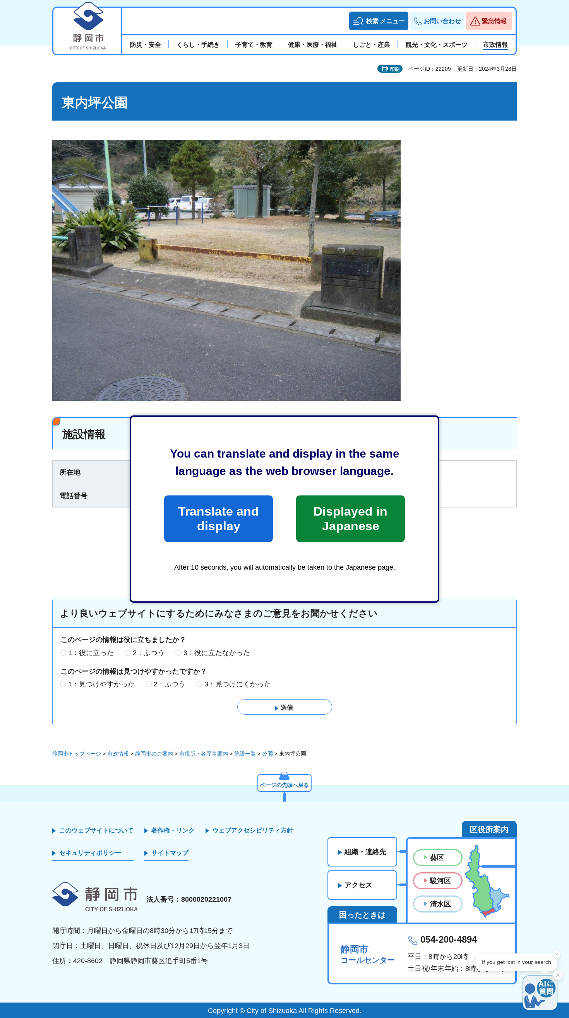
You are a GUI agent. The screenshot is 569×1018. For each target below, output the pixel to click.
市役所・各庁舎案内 (203, 754)
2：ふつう (149, 653)
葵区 (437, 857)
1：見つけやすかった (101, 684)
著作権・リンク (173, 830)
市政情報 (118, 754)
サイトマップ (170, 852)
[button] (378, 21)
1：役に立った (91, 653)
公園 (267, 754)
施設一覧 (245, 754)
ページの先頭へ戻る (284, 785)
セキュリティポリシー (90, 852)
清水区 (440, 904)
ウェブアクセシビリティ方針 (253, 830)
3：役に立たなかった (216, 653)
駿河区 (440, 881)
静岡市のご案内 (154, 754)
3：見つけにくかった (237, 684)
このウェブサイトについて (96, 830)
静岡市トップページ (76, 754)
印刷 (394, 69)
